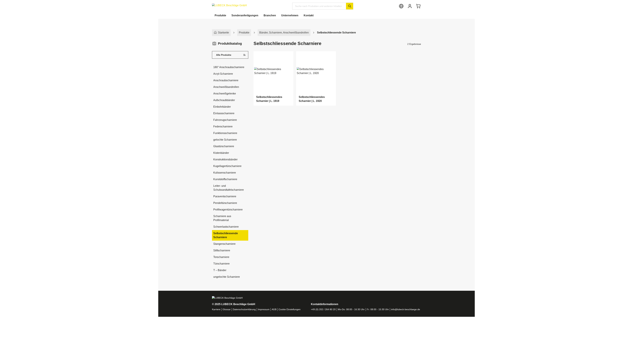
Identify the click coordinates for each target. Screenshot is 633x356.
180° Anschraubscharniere (228, 67)
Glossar (227, 309)
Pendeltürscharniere (225, 203)
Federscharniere (223, 126)
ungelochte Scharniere (226, 276)
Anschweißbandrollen (226, 87)
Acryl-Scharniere (223, 73)
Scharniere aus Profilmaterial (222, 218)
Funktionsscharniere (225, 133)
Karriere (216, 309)
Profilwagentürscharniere (228, 209)
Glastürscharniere (223, 146)
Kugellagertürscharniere (227, 166)
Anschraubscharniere (225, 80)
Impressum (264, 309)
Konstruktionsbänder (225, 159)
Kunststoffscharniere (225, 179)
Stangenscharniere (224, 243)
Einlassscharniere (223, 113)
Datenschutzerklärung (244, 309)
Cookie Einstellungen (290, 309)
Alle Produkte (223, 55)
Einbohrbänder (222, 106)
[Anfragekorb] (418, 6)
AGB (274, 309)
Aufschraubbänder (224, 100)
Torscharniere (221, 257)
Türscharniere (221, 263)
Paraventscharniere (224, 196)
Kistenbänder (221, 152)
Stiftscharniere (221, 250)
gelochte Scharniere (225, 139)
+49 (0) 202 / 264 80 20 (323, 309)
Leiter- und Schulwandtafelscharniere (228, 187)
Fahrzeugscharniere (225, 120)
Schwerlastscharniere (226, 226)
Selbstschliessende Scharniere (225, 235)
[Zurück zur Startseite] (229, 5)
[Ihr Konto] (409, 6)
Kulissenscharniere (224, 172)
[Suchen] (349, 6)
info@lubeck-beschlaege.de (405, 309)
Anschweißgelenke (224, 93)
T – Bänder (219, 270)
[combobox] (319, 6)
